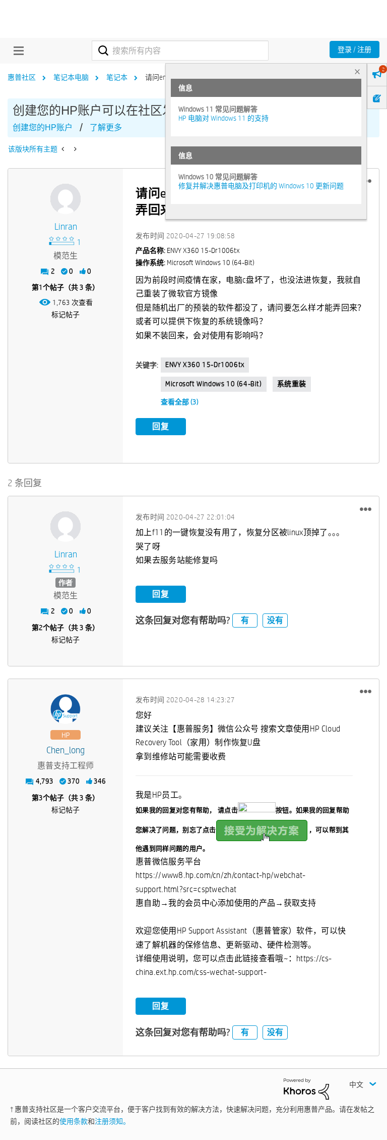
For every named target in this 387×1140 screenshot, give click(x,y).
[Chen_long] (65, 709)
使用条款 (73, 1121)
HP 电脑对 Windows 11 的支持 (223, 118)
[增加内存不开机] (64, 149)
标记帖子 (65, 314)
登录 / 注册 (354, 49)
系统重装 (291, 383)
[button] (365, 509)
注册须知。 (112, 1121)
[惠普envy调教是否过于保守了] (74, 149)
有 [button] (245, 620)
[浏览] (16, 50)
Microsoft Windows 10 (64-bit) (213, 383)
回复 (160, 426)
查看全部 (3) (180, 401)
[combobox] (180, 50)
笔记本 (116, 77)
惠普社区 (22, 77)
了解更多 (106, 127)
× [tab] (357, 71)
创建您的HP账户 (43, 127)
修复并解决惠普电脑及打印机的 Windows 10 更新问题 (261, 185)
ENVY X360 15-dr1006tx (204, 364)
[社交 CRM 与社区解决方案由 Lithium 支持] (306, 1088)
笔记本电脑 (71, 77)
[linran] (65, 199)
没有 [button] (275, 620)
